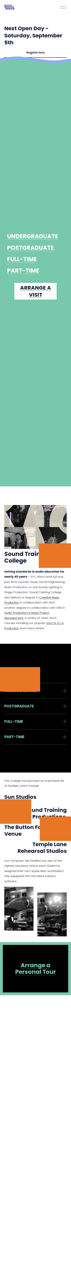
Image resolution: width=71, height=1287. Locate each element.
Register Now (35, 53)
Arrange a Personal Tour (35, 968)
